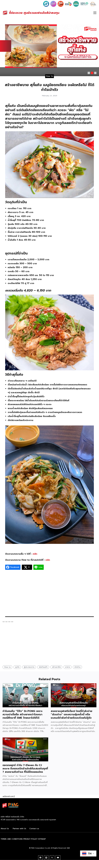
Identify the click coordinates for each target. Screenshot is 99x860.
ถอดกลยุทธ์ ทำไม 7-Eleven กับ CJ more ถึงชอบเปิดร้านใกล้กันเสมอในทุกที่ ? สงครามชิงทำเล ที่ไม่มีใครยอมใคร (25, 768)
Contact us (34, 828)
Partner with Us (19, 828)
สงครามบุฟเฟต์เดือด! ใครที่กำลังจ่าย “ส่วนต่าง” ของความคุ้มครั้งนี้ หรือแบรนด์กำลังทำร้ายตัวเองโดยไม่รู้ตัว (71, 714)
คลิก (35, 553)
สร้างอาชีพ (56, 667)
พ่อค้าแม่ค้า (43, 667)
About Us (5, 828)
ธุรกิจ (17, 667)
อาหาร (67, 667)
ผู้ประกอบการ (29, 667)
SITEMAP (42, 839)
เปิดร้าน (77, 667)
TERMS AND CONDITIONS (12, 839)
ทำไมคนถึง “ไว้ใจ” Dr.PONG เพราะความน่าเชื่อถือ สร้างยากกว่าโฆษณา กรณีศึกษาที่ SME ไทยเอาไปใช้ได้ (23, 714)
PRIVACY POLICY (30, 839)
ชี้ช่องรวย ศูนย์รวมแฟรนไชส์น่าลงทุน (34, 12)
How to (49, 76)
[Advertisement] (49, 594)
